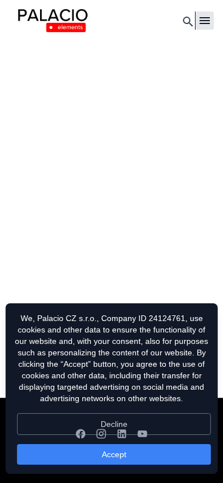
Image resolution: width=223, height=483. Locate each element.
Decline (114, 424)
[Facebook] (80, 434)
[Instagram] (101, 434)
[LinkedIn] (122, 434)
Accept (114, 454)
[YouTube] (142, 434)
